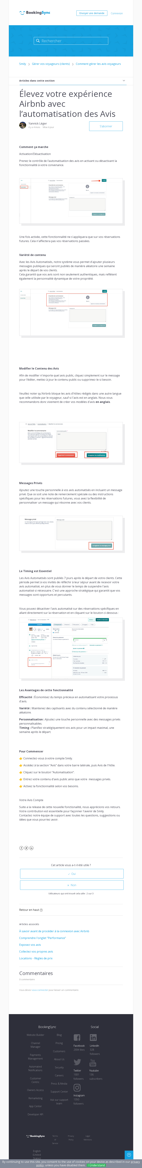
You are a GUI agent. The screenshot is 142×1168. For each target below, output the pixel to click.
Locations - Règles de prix (35, 958)
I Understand (96, 1165)
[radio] (72, 873)
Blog (59, 1035)
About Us (59, 1059)
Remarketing (35, 1098)
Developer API (35, 1114)
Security (59, 1067)
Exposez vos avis (30, 945)
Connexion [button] (117, 13)
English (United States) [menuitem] (37, 1154)
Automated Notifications (35, 1068)
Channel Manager (35, 1044)
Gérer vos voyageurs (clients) (51, 64)
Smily (22, 64)
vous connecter (40, 990)
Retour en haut (29, 910)
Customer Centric (35, 1080)
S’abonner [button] (106, 126)
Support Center (59, 1091)
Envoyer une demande (91, 13)
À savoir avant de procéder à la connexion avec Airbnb (54, 931)
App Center (35, 1106)
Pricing (59, 1043)
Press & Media (59, 1083)
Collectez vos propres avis (36, 951)
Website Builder (35, 1035)
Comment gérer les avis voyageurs (98, 64)
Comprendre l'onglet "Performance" (42, 938)
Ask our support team (59, 1101)
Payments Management (35, 1056)
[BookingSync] (35, 1136)
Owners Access (35, 1090)
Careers (59, 1075)
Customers (59, 1051)
